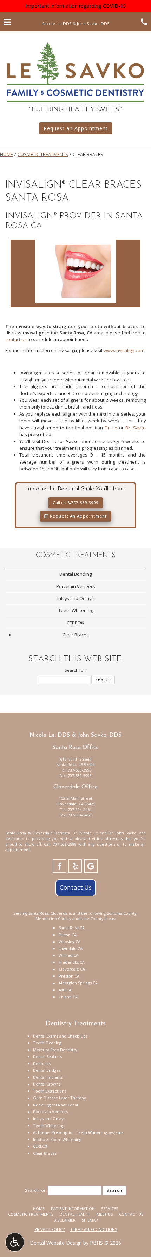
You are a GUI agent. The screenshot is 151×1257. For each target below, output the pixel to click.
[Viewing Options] (14, 1242)
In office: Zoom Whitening (57, 1139)
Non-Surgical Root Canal (55, 1104)
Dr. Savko (135, 427)
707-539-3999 (80, 770)
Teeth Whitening (75, 610)
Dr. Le (111, 427)
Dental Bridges (46, 1070)
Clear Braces (76, 634)
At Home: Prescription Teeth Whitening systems (78, 1132)
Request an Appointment (76, 128)
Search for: (75, 670)
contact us (16, 339)
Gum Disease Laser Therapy (59, 1097)
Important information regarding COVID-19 (75, 5)
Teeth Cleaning (47, 1042)
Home (6, 154)
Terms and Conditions (93, 1229)
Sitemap (90, 1220)
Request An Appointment (77, 516)
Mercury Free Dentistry (55, 1049)
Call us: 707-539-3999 (75, 502)
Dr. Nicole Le (85, 832)
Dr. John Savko (123, 832)
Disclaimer (64, 1220)
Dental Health (75, 1214)
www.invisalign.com (124, 350)
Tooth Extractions (49, 1091)
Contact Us (76, 887)
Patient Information (73, 1208)
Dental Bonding (75, 574)
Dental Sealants (47, 1056)
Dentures (42, 1063)
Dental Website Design (56, 1242)
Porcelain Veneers (75, 586)
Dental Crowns (46, 1084)
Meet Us (105, 1214)
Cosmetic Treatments (43, 154)
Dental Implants (48, 1077)
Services (109, 1208)
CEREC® (75, 623)
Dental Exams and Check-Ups (60, 1036)
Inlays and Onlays (75, 598)
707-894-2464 (80, 809)
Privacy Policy (49, 1229)
